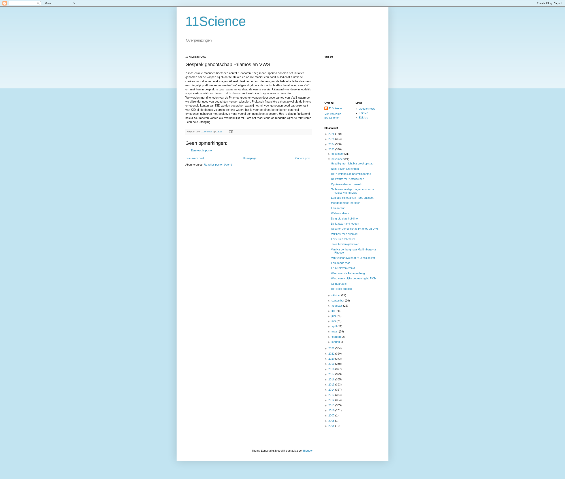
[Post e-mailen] (231, 131)
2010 (331, 410)
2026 (331, 133)
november (337, 159)
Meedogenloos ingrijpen (345, 202)
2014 (331, 389)
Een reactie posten (202, 150)
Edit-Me (363, 113)
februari (336, 336)
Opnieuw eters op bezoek (346, 184)
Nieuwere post (195, 158)
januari (336, 342)
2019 (331, 363)
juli (333, 311)
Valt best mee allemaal (344, 234)
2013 (331, 395)
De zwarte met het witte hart (347, 179)
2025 (331, 139)
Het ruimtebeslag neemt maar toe (351, 174)
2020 (331, 358)
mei (334, 321)
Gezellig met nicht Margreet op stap (352, 163)
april (334, 326)
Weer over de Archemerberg (348, 273)
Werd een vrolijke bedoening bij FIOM (353, 278)
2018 (331, 369)
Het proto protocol (341, 288)
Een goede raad (340, 263)
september (338, 300)
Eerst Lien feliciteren (343, 239)
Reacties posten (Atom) (218, 164)
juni (334, 316)
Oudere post (302, 158)
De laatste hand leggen (345, 223)
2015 (331, 384)
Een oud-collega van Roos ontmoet (352, 197)
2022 (331, 348)
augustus (337, 305)
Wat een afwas (340, 213)
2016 (331, 379)
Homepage (249, 158)
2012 (331, 400)
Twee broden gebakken (345, 244)
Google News (367, 108)
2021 (331, 353)
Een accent (338, 208)
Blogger (308, 450)
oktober (336, 295)
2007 (331, 415)
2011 (331, 405)
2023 (331, 149)
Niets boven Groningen (345, 168)
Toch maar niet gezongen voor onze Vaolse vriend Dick (352, 191)
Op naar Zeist (339, 283)
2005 (331, 425)
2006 (331, 420)
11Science (215, 21)
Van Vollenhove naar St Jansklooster (353, 258)
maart (335, 331)
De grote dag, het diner (345, 218)
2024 (331, 144)
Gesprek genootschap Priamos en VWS (355, 228)
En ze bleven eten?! (343, 268)
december (337, 153)
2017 (331, 374)
